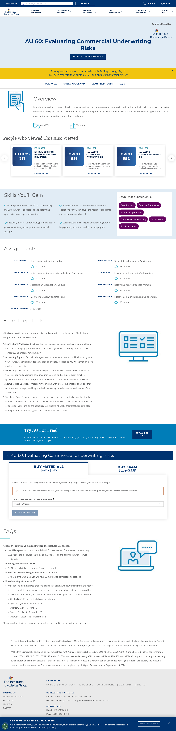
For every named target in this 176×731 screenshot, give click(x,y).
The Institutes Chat (13, 697)
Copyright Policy (106, 685)
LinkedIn (7, 704)
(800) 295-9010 (60, 714)
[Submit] (23, 3)
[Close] (169, 723)
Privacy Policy (67, 685)
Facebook (8, 700)
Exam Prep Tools (102, 84)
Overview (51, 84)
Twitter (7, 708)
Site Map (141, 685)
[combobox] (47, 3)
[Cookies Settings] (5, 726)
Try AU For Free (142, 434)
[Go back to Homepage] (14, 11)
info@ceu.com (60, 710)
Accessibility (126, 685)
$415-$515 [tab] (49, 468)
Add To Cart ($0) (25, 512)
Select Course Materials (88, 57)
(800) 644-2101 (69, 701)
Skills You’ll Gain (75, 84)
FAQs (122, 84)
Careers (51, 685)
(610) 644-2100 (101, 701)
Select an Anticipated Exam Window (32, 499)
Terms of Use (86, 685)
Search (85, 4)
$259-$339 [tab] (127, 468)
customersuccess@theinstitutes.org (72, 697)
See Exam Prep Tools (149, 724)
